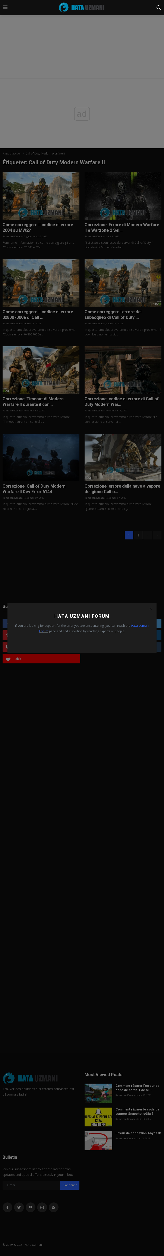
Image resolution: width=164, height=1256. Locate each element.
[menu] (5, 7)
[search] (158, 7)
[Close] (150, 609)
